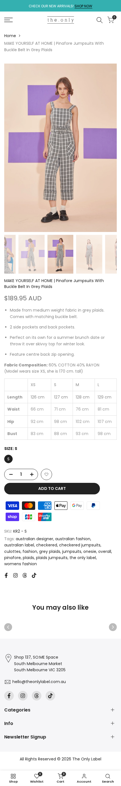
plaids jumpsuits (52, 557)
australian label (19, 545)
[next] (113, 627)
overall (104, 551)
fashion (30, 551)
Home (10, 36)
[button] (46, 474)
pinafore (12, 557)
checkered (46, 545)
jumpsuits (71, 551)
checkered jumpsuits (79, 545)
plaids (28, 557)
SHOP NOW (83, 6)
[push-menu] (8, 20)
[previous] (8, 627)
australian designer (34, 539)
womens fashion (20, 564)
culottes (12, 551)
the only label (83, 557)
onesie (89, 551)
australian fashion (72, 539)
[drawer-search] (100, 20)
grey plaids (49, 551)
